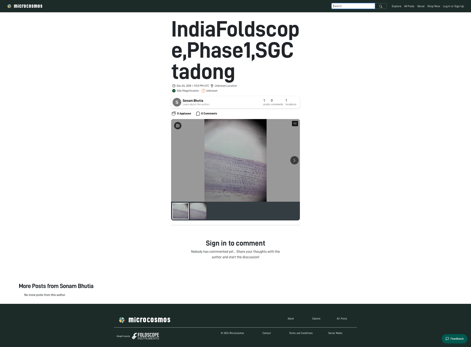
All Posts (409, 6)
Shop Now (433, 6)
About (420, 6)
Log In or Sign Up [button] (453, 6)
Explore (396, 6)
